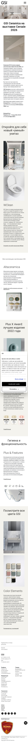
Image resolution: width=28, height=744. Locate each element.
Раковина (17, 671)
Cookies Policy (4, 682)
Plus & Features (4, 692)
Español (3, 710)
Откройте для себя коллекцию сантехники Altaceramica (13, 289)
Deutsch (3, 707)
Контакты (3, 678)
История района (4, 670)
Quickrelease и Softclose (6, 699)
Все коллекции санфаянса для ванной (20, 669)
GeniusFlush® (4, 695)
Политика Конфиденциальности (5, 681)
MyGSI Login (3, 677)
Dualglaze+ (3, 698)
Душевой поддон (18, 675)
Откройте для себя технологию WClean (13, 245)
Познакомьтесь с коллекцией (11, 628)
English (2, 706)
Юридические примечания (4, 685)
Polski (2, 709)
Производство (4, 671)
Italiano (2, 704)
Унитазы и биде (18, 673)
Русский (3, 708)
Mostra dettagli (19, 379)
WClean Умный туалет (5, 701)
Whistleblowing (4, 686)
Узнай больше (7, 429)
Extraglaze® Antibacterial (6, 697)
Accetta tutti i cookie (14, 384)
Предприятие (4, 669)
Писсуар (17, 674)
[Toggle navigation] (25, 2)
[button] (21, 14)
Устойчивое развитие (5, 673)
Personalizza (13, 389)
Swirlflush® (3, 694)
